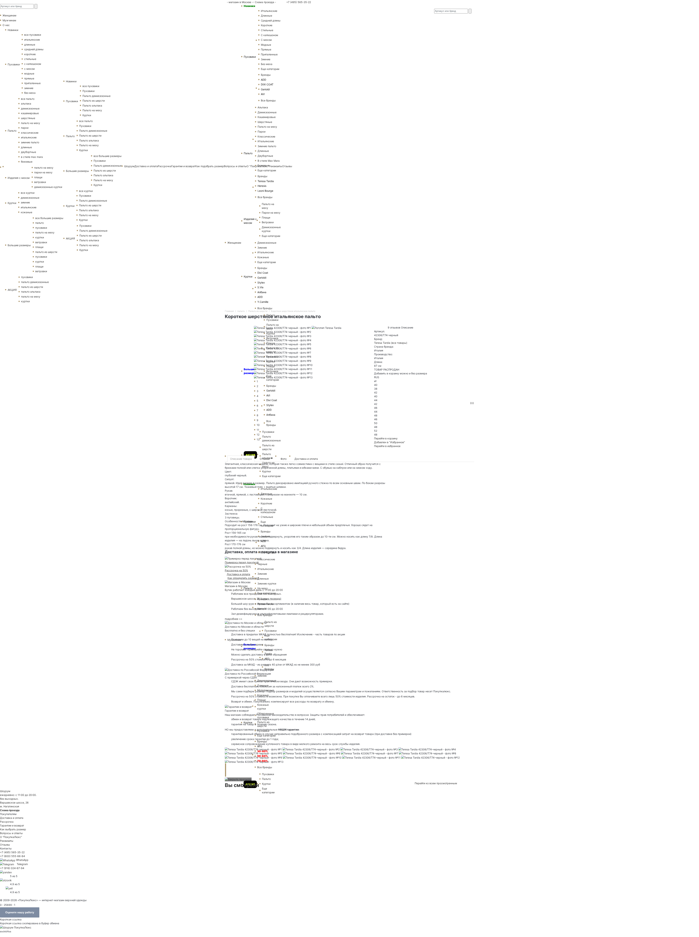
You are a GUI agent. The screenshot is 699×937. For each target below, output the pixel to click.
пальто (39, 222)
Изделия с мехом (250, 220)
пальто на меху (30, 123)
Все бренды (268, 100)
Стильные (267, 30)
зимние (28, 88)
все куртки (27, 192)
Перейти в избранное (387, 446)
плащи (38, 177)
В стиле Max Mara (269, 160)
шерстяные (28, 118)
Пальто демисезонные (96, 95)
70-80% (262, 760)
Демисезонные (267, 112)
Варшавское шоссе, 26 (246, 598)
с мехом (29, 68)
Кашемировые (267, 117)
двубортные (28, 151)
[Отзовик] (6, 879)
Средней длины (271, 20)
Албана (261, 292)
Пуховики (250, 56)
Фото (284, 458)
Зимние (265, 59)
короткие (30, 54)
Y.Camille (262, 301)
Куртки (248, 276)
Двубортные (265, 155)
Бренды (266, 74)
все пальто (27, 98)
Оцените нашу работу (19, 912)
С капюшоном (269, 35)
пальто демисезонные (35, 282)
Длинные (266, 15)
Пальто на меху (267, 126)
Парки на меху (271, 212)
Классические (266, 136)
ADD (263, 79)
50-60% (262, 755)
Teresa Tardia (266, 181)
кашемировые (30, 113)
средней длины (34, 49)
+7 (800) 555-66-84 (12, 856)
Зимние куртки (266, 583)
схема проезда (270, 598)
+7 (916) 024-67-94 (12, 868)
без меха (29, 92)
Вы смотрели (242, 785)
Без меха (266, 64)
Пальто (248, 153)
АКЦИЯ (250, 454)
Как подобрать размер (209, 166)
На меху (262, 588)
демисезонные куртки (48, 186)
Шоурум (129, 166)
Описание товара (241, 458)
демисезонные (30, 108)
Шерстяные (265, 121)
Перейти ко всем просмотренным (436, 783)
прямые (29, 78)
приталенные (32, 83)
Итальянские (266, 141)
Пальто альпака (92, 105)
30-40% (262, 751)
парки (24, 127)
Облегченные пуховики (265, 715)
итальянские (32, 39)
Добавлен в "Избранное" (389, 442)
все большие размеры (49, 218)
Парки (261, 131)
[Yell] (9, 887)
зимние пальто (30, 142)
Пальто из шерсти (270, 623)
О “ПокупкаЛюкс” (11, 836)
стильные (30, 58)
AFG (259, 746)
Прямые (266, 49)
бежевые (26, 161)
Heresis (262, 185)
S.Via (260, 287)
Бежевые (263, 165)
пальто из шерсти (46, 251)
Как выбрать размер (13, 829)
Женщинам (234, 242)
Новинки (249, 5)
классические (29, 132)
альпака (26, 103)
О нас (6, 25)
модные (29, 73)
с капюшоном (32, 63)
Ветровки (268, 222)
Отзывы (266, 458)
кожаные (26, 212)
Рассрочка (164, 166)
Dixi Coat (262, 272)
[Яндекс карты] (6, 871)
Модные (266, 44)
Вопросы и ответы (11, 833)
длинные (29, 44)
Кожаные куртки (263, 706)
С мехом (266, 39)
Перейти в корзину (386, 438)
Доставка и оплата (146, 166)
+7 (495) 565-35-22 (298, 2)
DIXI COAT (267, 84)
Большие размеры (19, 245)
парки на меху (43, 172)
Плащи (266, 217)
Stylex (261, 282)
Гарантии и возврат (183, 166)
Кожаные (263, 257)
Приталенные (269, 54)
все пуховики (32, 34)
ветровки (40, 182)
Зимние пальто (267, 146)
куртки (39, 237)
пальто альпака (30, 291)
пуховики (41, 227)
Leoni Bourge (265, 190)
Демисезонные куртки (271, 229)
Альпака (263, 107)
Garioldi (265, 89)
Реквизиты (6, 840)
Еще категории (270, 68)
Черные (262, 564)
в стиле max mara (32, 156)
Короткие (266, 25)
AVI (263, 94)
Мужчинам (9, 20)
